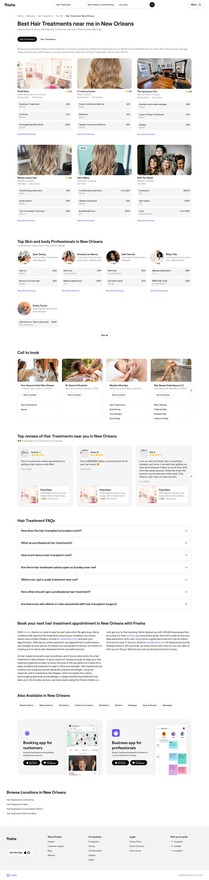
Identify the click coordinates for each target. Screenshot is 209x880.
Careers (51, 841)
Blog (50, 851)
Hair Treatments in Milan (17, 804)
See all (104, 335)
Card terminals (95, 851)
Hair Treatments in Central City (20, 800)
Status (91, 860)
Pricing (92, 846)
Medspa (30, 16)
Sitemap (51, 855)
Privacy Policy (136, 841)
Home (20, 16)
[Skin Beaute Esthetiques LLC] (171, 390)
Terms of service (137, 846)
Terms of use (135, 851)
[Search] (152, 4)
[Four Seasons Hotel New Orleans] (38, 390)
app (97, 680)
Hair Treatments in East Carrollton (21, 813)
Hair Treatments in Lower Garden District (25, 809)
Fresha (26, 632)
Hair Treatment (45, 16)
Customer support (56, 846)
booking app (132, 635)
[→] (191, 390)
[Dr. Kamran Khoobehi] (82, 390)
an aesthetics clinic (67, 639)
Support (92, 855)
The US (59, 16)
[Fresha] (10, 4)
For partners (94, 841)
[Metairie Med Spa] (126, 390)
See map (96, 29)
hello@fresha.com (155, 642)
